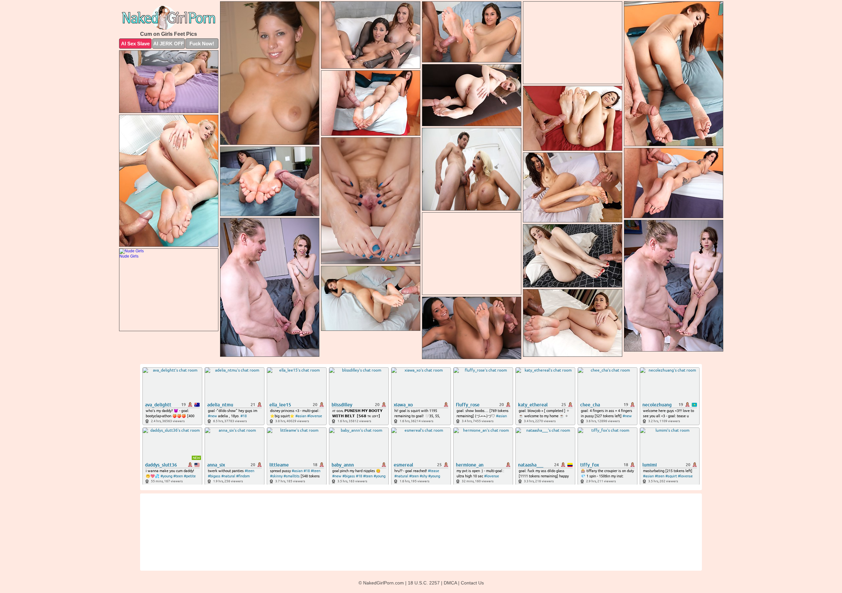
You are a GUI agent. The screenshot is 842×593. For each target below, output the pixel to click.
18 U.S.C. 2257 (424, 582)
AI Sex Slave (135, 43)
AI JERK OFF (168, 43)
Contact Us (472, 582)
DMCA (450, 582)
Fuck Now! (201, 43)
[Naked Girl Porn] (168, 17)
